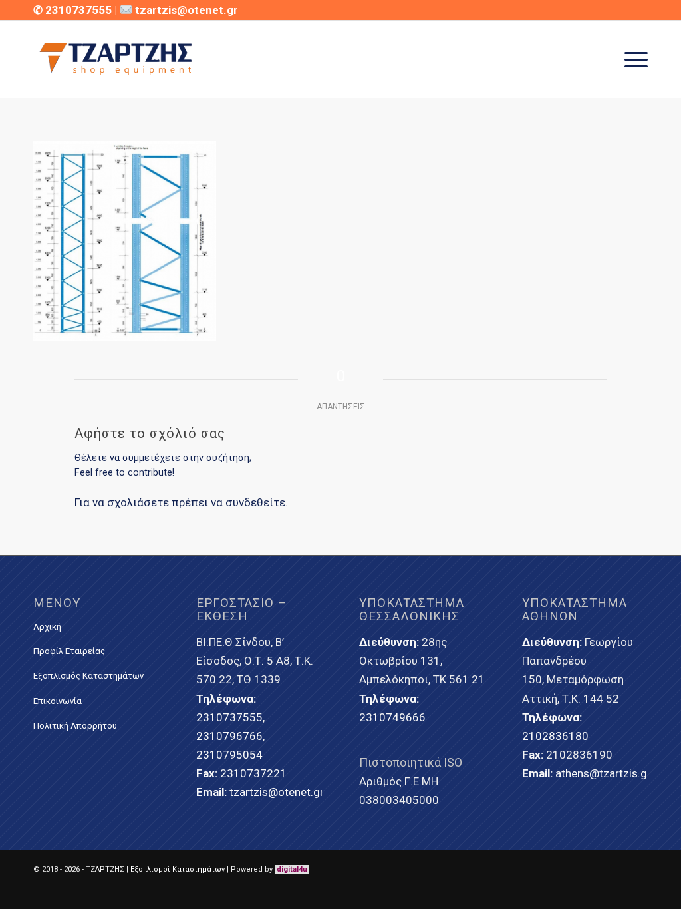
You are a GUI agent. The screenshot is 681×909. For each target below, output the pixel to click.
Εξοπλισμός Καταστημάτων (88, 676)
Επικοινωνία (57, 701)
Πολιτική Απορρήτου (75, 726)
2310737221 (253, 773)
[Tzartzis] (117, 59)
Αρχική (47, 627)
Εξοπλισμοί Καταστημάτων (177, 869)
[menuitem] (632, 59)
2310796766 (229, 736)
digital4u (292, 869)
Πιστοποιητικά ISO (410, 762)
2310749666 (392, 717)
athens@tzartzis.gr (603, 773)
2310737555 (79, 10)
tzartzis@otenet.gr (186, 10)
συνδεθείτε (255, 502)
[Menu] (632, 59)
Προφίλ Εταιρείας (69, 651)
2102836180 (555, 736)
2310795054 (229, 754)
